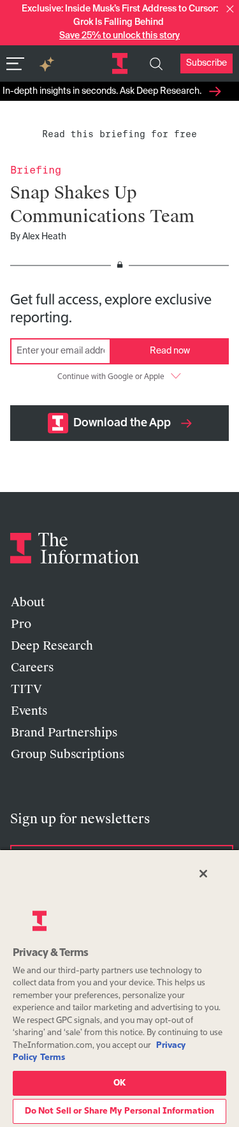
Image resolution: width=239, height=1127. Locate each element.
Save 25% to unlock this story (119, 35)
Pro (21, 624)
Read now (170, 351)
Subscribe (206, 63)
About (28, 602)
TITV (26, 689)
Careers (32, 667)
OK (119, 1083)
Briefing (35, 170)
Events (29, 711)
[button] (230, 9)
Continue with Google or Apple (110, 377)
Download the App (122, 423)
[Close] (203, 874)
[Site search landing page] (156, 63)
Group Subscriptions (67, 754)
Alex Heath (44, 236)
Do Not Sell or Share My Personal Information (120, 1111)
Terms (52, 1058)
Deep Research (52, 645)
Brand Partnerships (64, 732)
